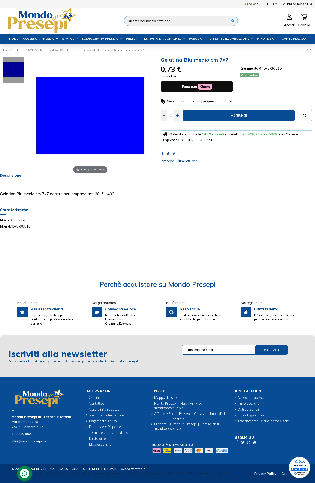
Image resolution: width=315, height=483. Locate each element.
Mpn (3, 226)
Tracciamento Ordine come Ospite (264, 421)
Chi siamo (96, 397)
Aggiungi (239, 115)
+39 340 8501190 (25, 434)
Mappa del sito (100, 444)
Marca (5, 220)
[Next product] (311, 50)
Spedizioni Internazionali (107, 415)
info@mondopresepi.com (30, 441)
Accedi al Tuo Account (255, 397)
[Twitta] (168, 153)
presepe (167, 161)
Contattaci (97, 403)
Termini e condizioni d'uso (108, 432)
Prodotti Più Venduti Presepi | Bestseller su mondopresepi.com (187, 426)
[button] (40, 39)
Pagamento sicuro (103, 421)
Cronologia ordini (251, 415)
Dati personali (248, 409)
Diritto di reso (99, 438)
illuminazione (187, 161)
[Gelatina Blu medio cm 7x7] (13, 70)
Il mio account (248, 403)
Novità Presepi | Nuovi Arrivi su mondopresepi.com (178, 405)
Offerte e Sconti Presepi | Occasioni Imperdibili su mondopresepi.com (189, 416)
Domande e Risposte (105, 427)
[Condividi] (163, 153)
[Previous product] (308, 50)
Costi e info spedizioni (105, 409)
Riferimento (249, 68)
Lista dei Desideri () (298, 3)
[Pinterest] (174, 153)
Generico (18, 220)
